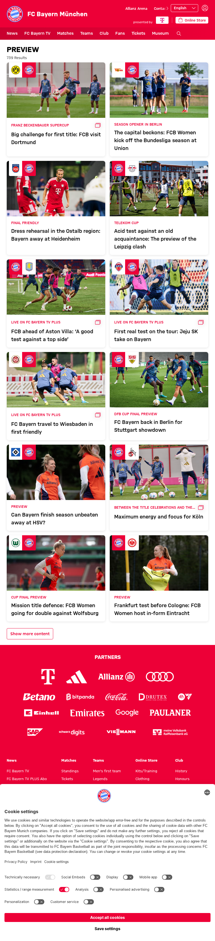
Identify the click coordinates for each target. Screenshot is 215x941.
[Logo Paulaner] (170, 713)
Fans (120, 33)
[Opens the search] (179, 33)
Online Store (146, 760)
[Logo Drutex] (153, 696)
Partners (108, 657)
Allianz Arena (136, 8)
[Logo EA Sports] (185, 696)
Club (104, 33)
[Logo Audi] (160, 677)
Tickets (138, 33)
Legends (100, 779)
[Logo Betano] (39, 696)
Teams (86, 33)
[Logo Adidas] (76, 677)
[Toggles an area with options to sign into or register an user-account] (205, 8)
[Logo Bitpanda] (80, 696)
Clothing (142, 779)
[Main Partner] (162, 20)
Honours (182, 779)
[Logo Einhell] (41, 712)
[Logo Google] (127, 712)
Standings (70, 771)
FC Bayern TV (37, 33)
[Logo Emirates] (87, 712)
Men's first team (107, 771)
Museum (160, 33)
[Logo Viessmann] (121, 732)
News (12, 33)
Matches (65, 33)
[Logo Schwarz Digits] (71, 732)
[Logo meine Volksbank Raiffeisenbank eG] (170, 732)
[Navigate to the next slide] (167, 8)
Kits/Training (146, 771)
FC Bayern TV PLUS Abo (27, 779)
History (181, 771)
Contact (161, 8)
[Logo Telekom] (48, 676)
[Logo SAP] (35, 732)
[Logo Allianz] (116, 677)
